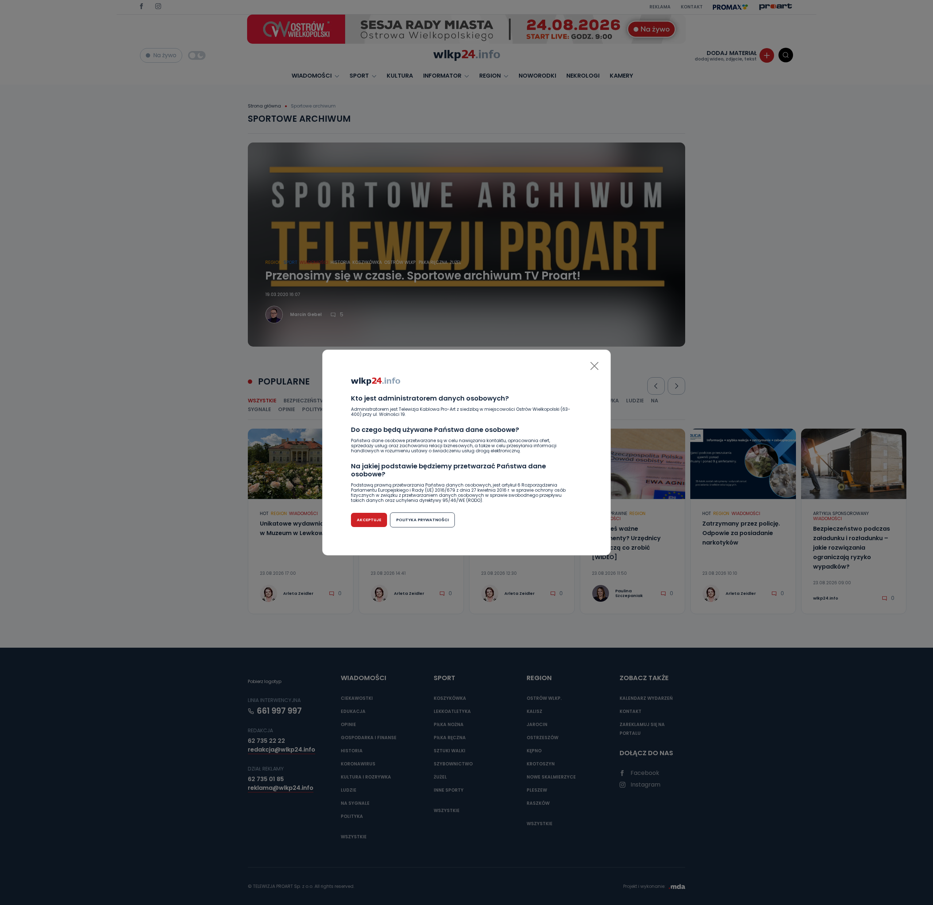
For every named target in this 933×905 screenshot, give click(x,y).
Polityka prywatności (422, 520)
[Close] (594, 366)
